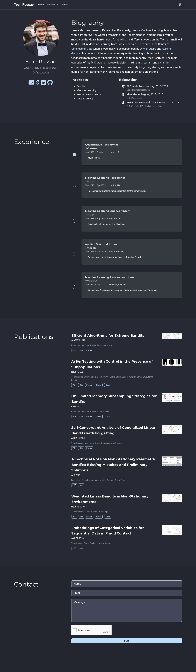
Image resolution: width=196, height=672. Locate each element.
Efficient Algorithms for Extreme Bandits (107, 335)
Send (126, 641)
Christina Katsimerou (93, 377)
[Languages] (180, 4)
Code (108, 385)
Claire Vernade (90, 512)
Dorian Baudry (77, 345)
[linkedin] (43, 83)
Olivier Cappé (148, 48)
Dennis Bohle (109, 377)
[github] (50, 83)
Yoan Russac (24, 5)
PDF (74, 350)
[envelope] (31, 83)
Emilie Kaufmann (104, 345)
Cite (81, 350)
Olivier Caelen (90, 543)
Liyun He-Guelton (104, 543)
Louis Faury (89, 443)
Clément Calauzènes (116, 480)
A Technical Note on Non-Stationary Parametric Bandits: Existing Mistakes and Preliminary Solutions (113, 464)
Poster (89, 350)
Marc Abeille (100, 480)
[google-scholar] (37, 83)
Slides (98, 385)
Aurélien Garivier (136, 377)
